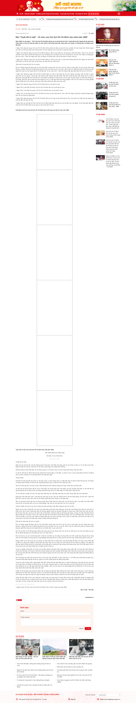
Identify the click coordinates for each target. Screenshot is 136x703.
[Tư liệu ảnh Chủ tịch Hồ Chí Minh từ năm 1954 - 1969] (102, 106)
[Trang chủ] (17, 13)
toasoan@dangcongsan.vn (112, 699)
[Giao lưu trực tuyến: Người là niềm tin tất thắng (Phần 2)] (102, 63)
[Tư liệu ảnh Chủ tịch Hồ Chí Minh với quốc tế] (102, 95)
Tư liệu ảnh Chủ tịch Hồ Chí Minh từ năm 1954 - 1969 (114, 104)
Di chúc (18, 29)
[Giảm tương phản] (93, 33)
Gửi (89, 628)
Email (22, 611)
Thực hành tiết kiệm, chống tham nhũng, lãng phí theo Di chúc (34, 664)
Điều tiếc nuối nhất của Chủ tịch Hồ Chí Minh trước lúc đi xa (81, 657)
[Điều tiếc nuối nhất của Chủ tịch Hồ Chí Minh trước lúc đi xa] (81, 647)
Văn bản (24, 29)
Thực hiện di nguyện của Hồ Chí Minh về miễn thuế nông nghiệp (74, 681)
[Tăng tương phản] (91, 33)
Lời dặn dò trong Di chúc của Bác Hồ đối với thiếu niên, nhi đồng (34, 686)
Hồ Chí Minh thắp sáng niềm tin (114, 51)
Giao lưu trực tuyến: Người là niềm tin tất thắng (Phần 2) (114, 62)
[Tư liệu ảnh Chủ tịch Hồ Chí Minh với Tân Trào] (102, 85)
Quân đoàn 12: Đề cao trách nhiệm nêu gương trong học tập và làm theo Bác (53, 657)
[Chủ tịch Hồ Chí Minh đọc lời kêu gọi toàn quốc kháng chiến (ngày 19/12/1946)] (100, 133)
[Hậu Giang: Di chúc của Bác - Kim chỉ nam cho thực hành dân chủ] (28, 647)
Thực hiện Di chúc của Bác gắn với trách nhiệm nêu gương (74, 663)
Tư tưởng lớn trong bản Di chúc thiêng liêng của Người (33, 680)
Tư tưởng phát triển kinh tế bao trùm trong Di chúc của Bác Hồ (74, 671)
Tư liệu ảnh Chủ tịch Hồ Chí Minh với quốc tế (114, 94)
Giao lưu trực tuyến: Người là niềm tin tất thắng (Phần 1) (114, 72)
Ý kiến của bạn (25, 617)
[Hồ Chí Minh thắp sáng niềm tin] (102, 53)
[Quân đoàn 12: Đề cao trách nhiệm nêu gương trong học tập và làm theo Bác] (54, 647)
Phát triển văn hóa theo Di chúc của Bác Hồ (70, 667)
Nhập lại (81, 628)
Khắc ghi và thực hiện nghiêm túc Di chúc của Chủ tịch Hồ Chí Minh (74, 676)
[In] (89, 33)
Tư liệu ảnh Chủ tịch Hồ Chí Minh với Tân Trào (114, 84)
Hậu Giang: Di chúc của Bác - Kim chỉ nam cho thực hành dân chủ (27, 657)
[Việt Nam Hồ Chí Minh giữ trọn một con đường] (108, 35)
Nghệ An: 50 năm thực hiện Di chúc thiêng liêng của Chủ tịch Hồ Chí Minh (35, 671)
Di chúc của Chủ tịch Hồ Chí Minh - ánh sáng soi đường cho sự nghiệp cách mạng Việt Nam (35, 676)
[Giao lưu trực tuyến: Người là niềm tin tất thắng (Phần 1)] (102, 72)
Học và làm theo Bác (34, 29)
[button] (119, 13)
